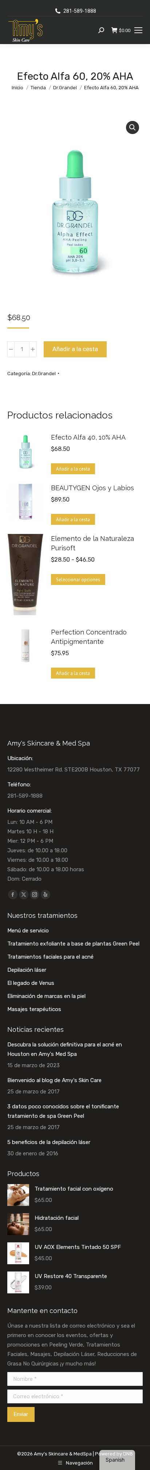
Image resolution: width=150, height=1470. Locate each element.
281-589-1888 (79, 11)
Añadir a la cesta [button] (73, 469)
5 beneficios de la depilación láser (48, 1142)
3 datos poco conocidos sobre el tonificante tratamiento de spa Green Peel (63, 1111)
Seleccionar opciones (78, 580)
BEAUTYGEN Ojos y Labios (92, 488)
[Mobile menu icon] (138, 30)
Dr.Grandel (44, 373)
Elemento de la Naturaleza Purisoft (92, 543)
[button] (132, 127)
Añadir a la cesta (75, 349)
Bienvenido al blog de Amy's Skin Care (54, 1080)
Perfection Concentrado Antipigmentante (89, 636)
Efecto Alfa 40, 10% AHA (88, 437)
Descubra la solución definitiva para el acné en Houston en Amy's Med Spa (64, 1049)
